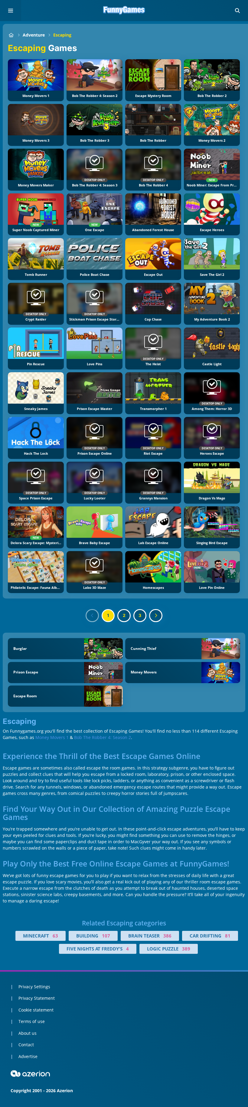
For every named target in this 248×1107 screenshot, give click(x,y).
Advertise (28, 1056)
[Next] (155, 615)
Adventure (34, 35)
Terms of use (31, 1021)
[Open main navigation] (10, 10)
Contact (26, 1044)
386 (167, 936)
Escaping (62, 35)
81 (227, 936)
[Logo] (124, 10)
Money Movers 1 (52, 737)
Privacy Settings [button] (34, 986)
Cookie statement (36, 1010)
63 (55, 936)
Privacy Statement (36, 998)
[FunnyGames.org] (11, 35)
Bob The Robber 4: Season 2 (102, 737)
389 (186, 949)
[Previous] (92, 615)
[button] (237, 10)
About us (27, 1033)
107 (106, 936)
